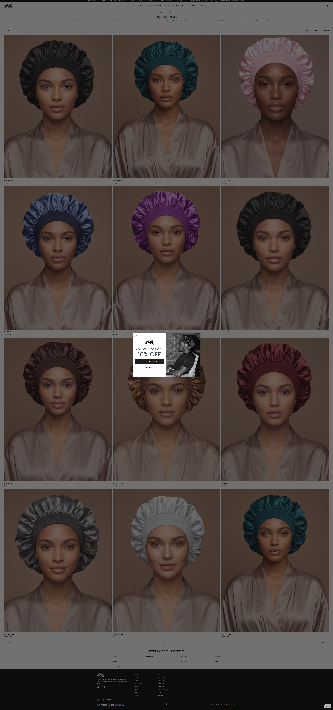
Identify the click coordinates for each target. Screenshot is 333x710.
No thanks (149, 368)
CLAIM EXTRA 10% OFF (150, 361)
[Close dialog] (134, 335)
